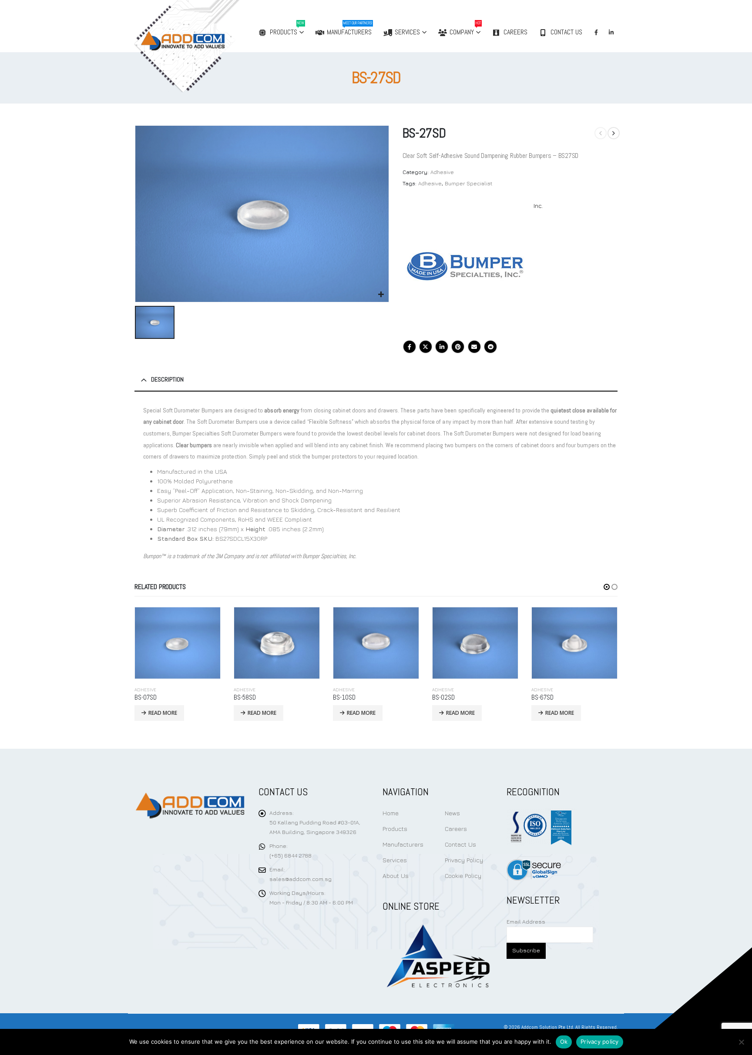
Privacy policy (600, 1041)
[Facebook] (596, 32)
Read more (162, 713)
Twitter (426, 347)
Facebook (409, 347)
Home (391, 813)
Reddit (490, 347)
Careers (515, 32)
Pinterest (458, 347)
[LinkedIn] (611, 32)
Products (287, 28)
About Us (396, 875)
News (452, 813)
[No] (741, 1042)
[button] (607, 587)
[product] (177, 642)
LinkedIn (442, 347)
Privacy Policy (464, 860)
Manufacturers (349, 28)
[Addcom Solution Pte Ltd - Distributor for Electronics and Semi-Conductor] (204, 46)
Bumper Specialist (468, 183)
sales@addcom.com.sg (300, 879)
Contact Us (566, 32)
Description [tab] (167, 379)
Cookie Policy (463, 875)
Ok (564, 1041)
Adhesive (442, 172)
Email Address (526, 921)
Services (407, 32)
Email (474, 347)
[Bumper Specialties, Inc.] (468, 266)
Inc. (538, 205)
